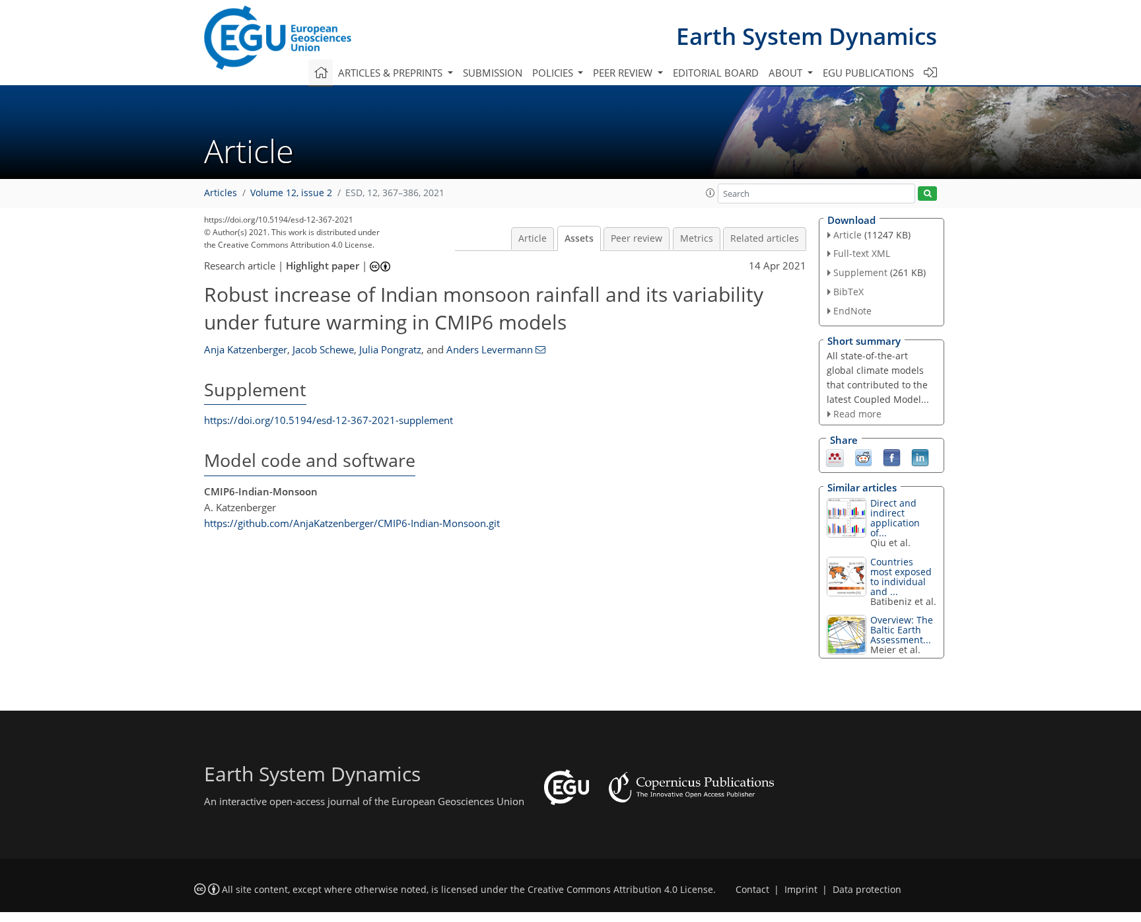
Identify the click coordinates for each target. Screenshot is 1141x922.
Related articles (764, 238)
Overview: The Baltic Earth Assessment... (901, 630)
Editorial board (716, 72)
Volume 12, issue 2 (291, 193)
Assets (579, 238)
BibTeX (848, 291)
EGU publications (868, 72)
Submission (492, 72)
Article (532, 238)
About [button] (787, 72)
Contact (752, 890)
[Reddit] (863, 457)
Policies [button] (554, 72)
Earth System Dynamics (806, 36)
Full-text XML (861, 253)
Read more (857, 414)
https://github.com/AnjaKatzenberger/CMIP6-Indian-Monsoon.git (352, 523)
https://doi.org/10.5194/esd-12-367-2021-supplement (328, 420)
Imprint (800, 890)
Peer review (636, 238)
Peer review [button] (624, 72)
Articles (220, 193)
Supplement (860, 272)
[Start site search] (927, 193)
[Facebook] (892, 457)
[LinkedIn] (920, 457)
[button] (710, 193)
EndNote (852, 310)
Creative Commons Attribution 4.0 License (620, 890)
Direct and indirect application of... (895, 518)
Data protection (867, 890)
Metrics (696, 238)
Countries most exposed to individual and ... (901, 576)
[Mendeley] (835, 457)
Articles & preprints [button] (391, 72)
